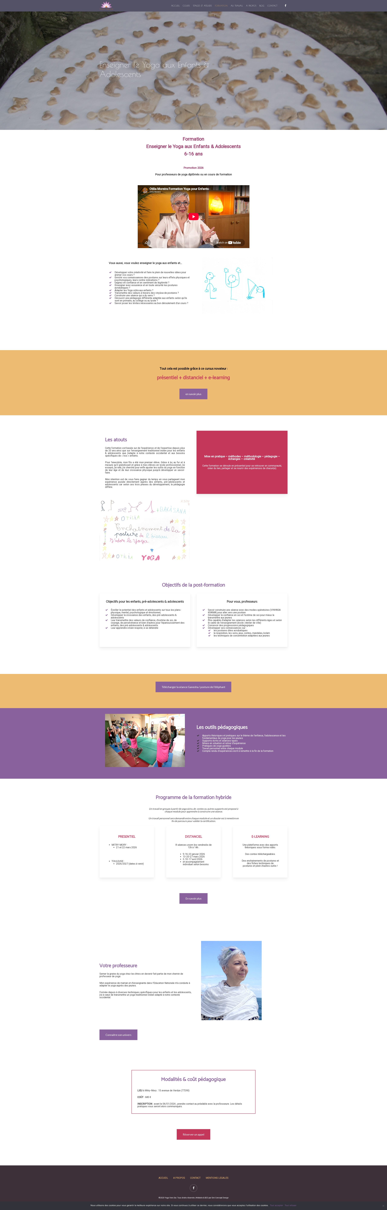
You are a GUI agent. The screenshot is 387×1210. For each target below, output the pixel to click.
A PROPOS (179, 1178)
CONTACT (195, 1178)
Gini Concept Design (220, 1198)
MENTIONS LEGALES (217, 1178)
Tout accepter (276, 1205)
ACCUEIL (163, 1178)
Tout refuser (290, 1205)
